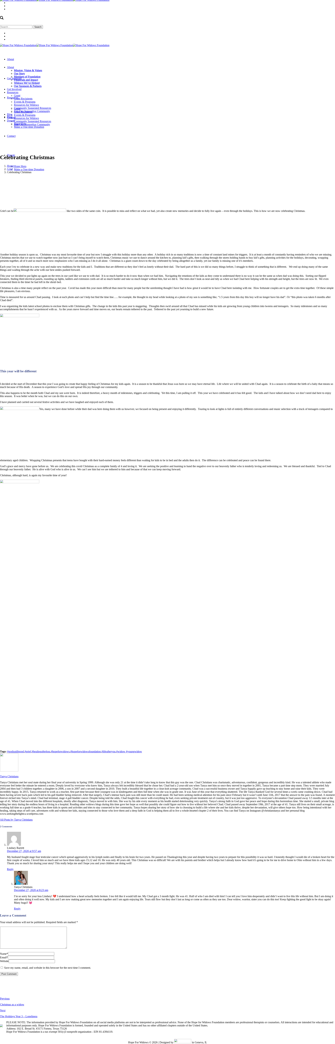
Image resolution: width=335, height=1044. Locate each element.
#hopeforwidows (60, 751)
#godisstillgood (15, 751)
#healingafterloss (41, 751)
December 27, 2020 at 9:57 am (24, 851)
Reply (10, 869)
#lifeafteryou (109, 751)
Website (4, 961)
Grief (10, 169)
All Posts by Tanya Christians (16, 819)
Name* (4, 953)
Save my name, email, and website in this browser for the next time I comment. (47, 967)
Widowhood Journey (118, 178)
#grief (28, 751)
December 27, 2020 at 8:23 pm (31, 890)
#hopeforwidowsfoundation (85, 751)
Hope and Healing (43, 178)
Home (10, 165)
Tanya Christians (143, 178)
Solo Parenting (97, 178)
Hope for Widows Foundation (71, 178)
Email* (4, 957)
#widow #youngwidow (129, 751)
